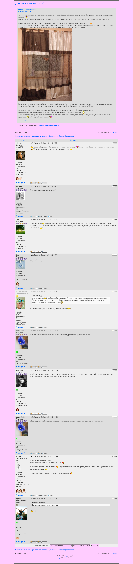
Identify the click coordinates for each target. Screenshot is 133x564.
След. (115, 132)
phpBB (65, 556)
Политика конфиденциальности (66, 558)
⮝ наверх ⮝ (20, 182)
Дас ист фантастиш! (66, 136)
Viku (26, 121)
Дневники (53, 136)
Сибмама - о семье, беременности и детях (31, 136)
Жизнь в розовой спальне (49, 125)
